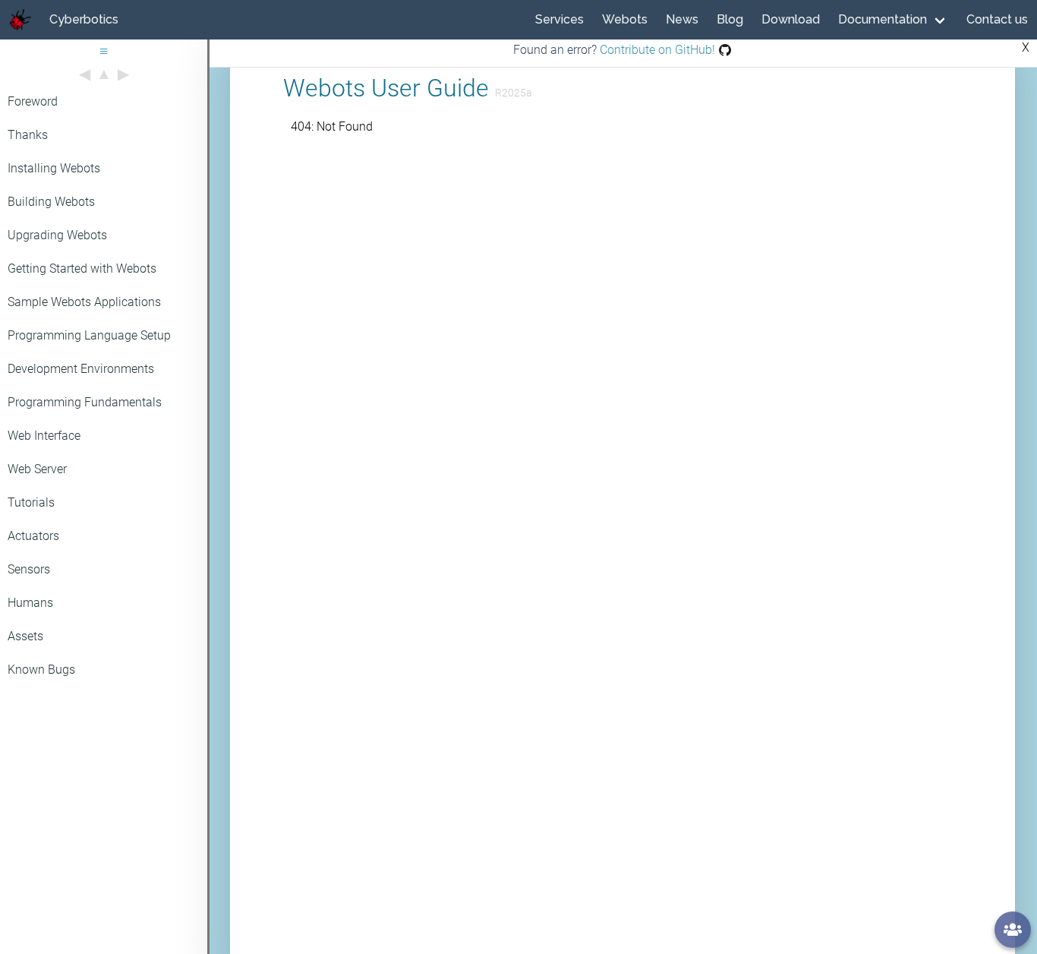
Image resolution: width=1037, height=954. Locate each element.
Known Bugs (41, 669)
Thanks (28, 135)
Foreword (33, 101)
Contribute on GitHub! (656, 50)
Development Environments (81, 369)
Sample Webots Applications (84, 302)
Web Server (37, 469)
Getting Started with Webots (82, 268)
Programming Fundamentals (85, 402)
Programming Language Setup (89, 335)
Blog (730, 19)
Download (790, 19)
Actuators (33, 536)
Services (559, 19)
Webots (625, 19)
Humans (30, 602)
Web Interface (44, 435)
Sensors (29, 569)
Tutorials (31, 502)
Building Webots (51, 201)
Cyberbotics (83, 19)
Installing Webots (54, 168)
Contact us (997, 19)
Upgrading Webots (57, 235)
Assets (25, 636)
